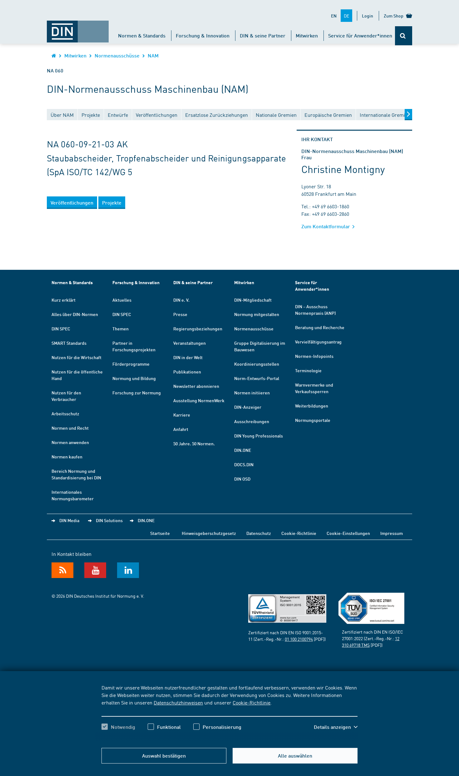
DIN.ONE (242, 450)
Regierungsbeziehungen (197, 328)
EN (334, 15)
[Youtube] (95, 570)
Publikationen (187, 371)
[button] (336, 727)
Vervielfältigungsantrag (318, 341)
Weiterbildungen (311, 405)
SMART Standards (69, 343)
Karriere (181, 415)
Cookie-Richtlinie (251, 702)
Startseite (160, 533)
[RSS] (62, 570)
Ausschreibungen (251, 421)
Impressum (391, 533)
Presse (180, 314)
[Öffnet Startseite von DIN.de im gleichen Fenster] (77, 28)
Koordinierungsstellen (256, 364)
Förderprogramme (131, 364)
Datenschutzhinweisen (178, 702)
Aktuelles (121, 300)
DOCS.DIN (244, 464)
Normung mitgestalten (256, 314)
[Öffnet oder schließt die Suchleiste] (403, 35)
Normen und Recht (70, 428)
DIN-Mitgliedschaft (253, 300)
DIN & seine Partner (262, 35)
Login (367, 15)
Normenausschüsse (117, 55)
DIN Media (69, 520)
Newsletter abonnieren (196, 386)
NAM (153, 55)
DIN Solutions (109, 520)
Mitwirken (307, 35)
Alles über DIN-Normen (75, 314)
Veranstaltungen (189, 343)
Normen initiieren (252, 392)
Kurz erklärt (64, 300)
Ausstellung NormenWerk (199, 400)
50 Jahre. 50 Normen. (194, 443)
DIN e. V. (181, 300)
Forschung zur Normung (136, 392)
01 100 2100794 (299, 639)
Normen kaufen (67, 456)
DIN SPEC (61, 328)
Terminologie (308, 370)
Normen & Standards (141, 35)
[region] (229, 713)
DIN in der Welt (188, 357)
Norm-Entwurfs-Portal (256, 378)
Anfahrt (180, 429)
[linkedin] (128, 570)
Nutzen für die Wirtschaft (76, 357)
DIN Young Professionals (258, 435)
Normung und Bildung (134, 378)
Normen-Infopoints (314, 356)
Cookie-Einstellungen (348, 533)
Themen (120, 328)
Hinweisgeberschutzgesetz (209, 533)
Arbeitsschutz (65, 413)
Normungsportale (312, 420)
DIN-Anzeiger (247, 407)
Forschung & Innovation (203, 35)
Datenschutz (258, 533)
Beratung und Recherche (319, 327)
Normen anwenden (70, 442)
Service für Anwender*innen (360, 35)
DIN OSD (242, 479)
